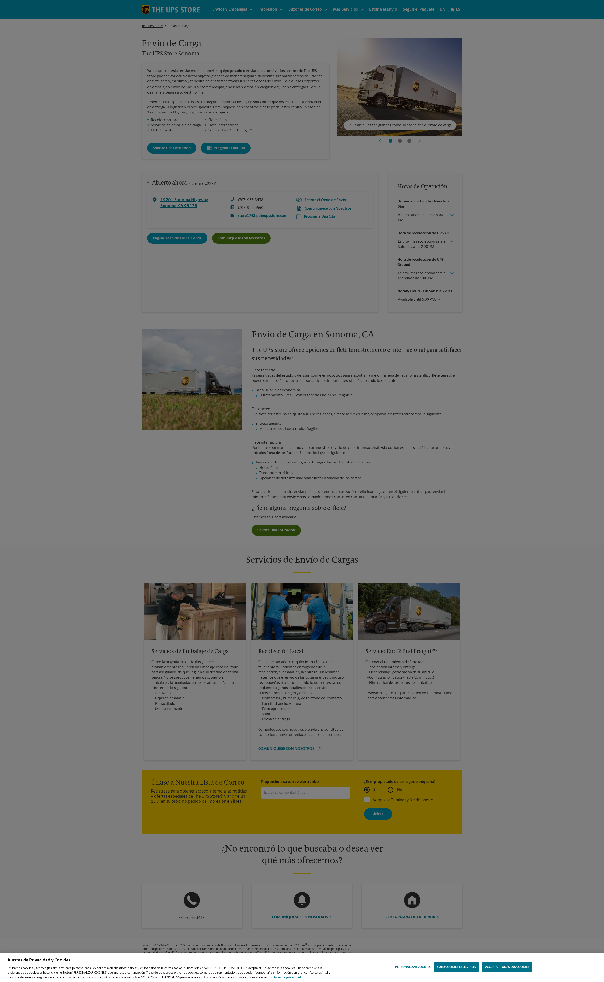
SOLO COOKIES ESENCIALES (456, 967)
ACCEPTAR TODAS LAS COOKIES (507, 967)
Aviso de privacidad (287, 977)
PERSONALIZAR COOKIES (413, 967)
